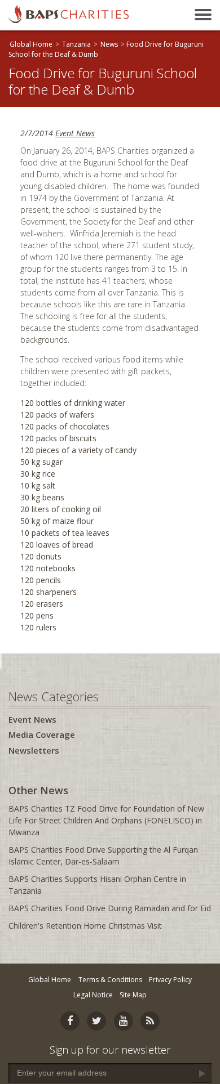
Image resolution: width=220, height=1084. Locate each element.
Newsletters (33, 750)
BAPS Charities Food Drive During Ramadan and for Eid (109, 908)
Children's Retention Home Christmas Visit (85, 925)
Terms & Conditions (110, 979)
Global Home (31, 44)
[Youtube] (123, 1021)
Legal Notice (93, 995)
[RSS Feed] (150, 1021)
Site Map (133, 995)
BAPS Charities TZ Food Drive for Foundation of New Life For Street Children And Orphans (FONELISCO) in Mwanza (106, 820)
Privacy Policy (170, 979)
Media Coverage (41, 734)
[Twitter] (96, 1021)
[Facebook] (70, 1021)
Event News (75, 133)
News (109, 44)
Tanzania (76, 44)
